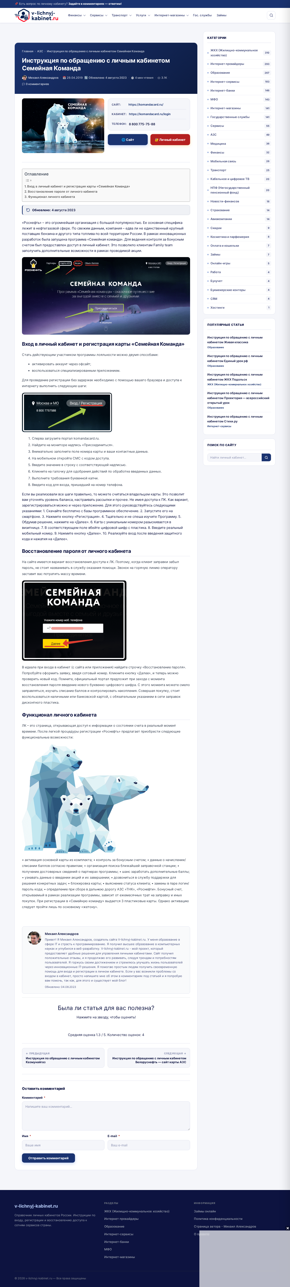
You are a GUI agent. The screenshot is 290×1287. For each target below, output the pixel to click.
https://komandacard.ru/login (150, 114)
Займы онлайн (205, 1211)
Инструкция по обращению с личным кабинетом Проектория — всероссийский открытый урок (238, 398)
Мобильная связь (223, 161)
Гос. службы (202, 15)
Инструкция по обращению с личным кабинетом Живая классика (235, 340)
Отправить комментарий (48, 1158)
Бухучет (216, 281)
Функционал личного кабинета (51, 197)
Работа (215, 272)
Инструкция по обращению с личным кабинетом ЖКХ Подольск (235, 377)
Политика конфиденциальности (218, 1219)
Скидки (216, 228)
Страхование (220, 210)
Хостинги (217, 307)
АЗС (40, 51)
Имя (26, 1136)
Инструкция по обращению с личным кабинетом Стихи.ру (235, 419)
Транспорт (120, 15)
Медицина (218, 143)
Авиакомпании (221, 219)
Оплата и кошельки (224, 245)
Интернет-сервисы (224, 81)
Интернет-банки (222, 90)
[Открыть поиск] (271, 15)
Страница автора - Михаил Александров (225, 1226)
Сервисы (96, 15)
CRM (213, 298)
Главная (27, 51)
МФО (214, 99)
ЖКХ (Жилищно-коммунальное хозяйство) (234, 52)
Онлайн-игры (220, 263)
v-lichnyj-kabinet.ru (39, 1278)
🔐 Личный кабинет (170, 140)
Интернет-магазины (170, 15)
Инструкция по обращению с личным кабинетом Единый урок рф (235, 358)
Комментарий (33, 1097)
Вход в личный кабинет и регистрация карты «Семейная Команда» (78, 186)
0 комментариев (37, 84)
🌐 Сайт (127, 140)
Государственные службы (229, 117)
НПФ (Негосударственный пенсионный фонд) (230, 190)
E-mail (114, 1136)
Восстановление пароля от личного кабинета (62, 191)
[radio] (90, 1026)
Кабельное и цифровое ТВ (229, 179)
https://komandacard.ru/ (145, 104)
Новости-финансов (224, 201)
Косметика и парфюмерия (229, 237)
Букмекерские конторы (227, 290)
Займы (221, 15)
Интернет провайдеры (227, 64)
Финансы (75, 15)
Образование (220, 72)
